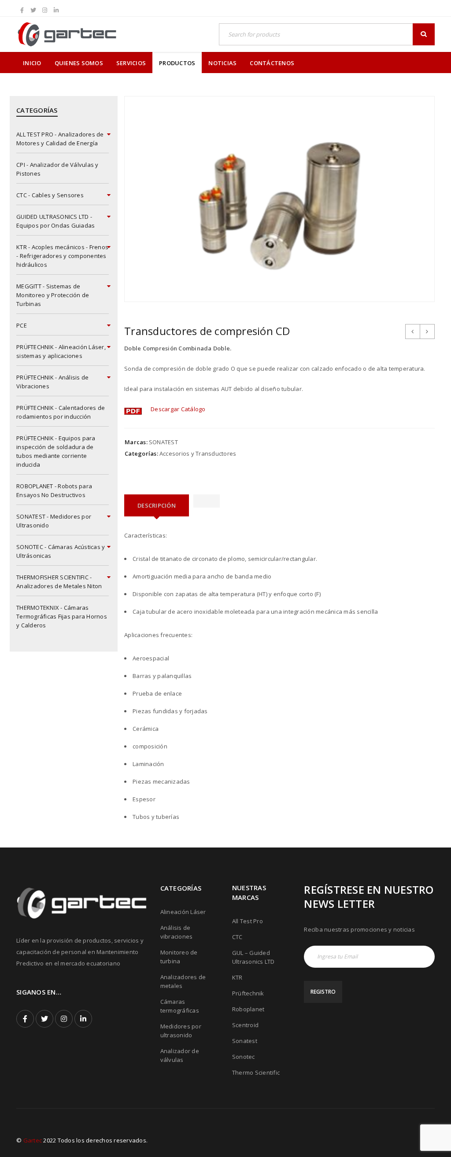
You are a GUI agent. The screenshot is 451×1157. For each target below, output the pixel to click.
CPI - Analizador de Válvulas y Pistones (57, 169)
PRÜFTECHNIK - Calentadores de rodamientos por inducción (60, 412)
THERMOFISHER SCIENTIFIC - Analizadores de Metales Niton (59, 581)
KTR (237, 977)
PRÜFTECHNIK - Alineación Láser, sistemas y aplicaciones (61, 351)
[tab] (156, 505)
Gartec (32, 1140)
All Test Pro (247, 921)
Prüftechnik (248, 993)
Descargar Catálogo (178, 409)
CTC (237, 937)
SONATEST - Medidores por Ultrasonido (53, 520)
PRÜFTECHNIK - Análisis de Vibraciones (52, 381)
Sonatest (244, 1041)
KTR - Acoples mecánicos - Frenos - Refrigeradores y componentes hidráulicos (62, 256)
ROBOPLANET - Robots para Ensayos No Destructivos (54, 490)
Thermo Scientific (256, 1072)
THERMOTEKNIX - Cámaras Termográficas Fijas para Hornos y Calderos (61, 616)
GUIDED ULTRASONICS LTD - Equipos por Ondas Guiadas (55, 221)
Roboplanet (248, 1009)
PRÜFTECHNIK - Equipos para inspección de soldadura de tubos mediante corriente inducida (56, 451)
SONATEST (163, 442)
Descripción (156, 505)
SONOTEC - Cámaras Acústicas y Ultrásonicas (60, 551)
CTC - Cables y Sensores (50, 195)
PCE (21, 325)
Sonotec (243, 1057)
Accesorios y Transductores (198, 453)
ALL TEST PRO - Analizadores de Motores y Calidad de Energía (60, 138)
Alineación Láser (183, 912)
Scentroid (245, 1025)
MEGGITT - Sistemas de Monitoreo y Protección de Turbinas (52, 295)
